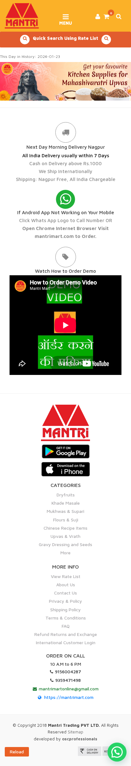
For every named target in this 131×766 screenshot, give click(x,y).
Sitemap (75, 731)
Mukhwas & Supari (65, 511)
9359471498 (68, 680)
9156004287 (68, 671)
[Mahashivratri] (65, 81)
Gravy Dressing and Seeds (65, 544)
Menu (65, 21)
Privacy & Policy (65, 601)
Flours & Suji (65, 519)
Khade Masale (66, 503)
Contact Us (65, 592)
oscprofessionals (79, 738)
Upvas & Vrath (65, 536)
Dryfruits (66, 494)
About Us (65, 584)
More (65, 552)
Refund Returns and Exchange (65, 634)
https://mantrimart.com (68, 697)
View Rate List (65, 576)
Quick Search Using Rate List (65, 38)
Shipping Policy (65, 609)
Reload (17, 751)
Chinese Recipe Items (65, 528)
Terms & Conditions (65, 617)
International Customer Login (65, 642)
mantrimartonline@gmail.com (69, 688)
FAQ (66, 626)
